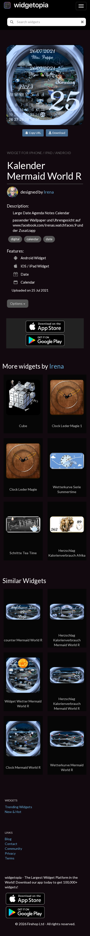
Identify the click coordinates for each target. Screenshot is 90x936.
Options (16, 303)
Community (13, 848)
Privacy (10, 853)
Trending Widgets (18, 807)
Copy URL (34, 133)
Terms (9, 858)
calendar (33, 239)
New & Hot (13, 812)
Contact (11, 844)
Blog (8, 839)
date (49, 239)
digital (15, 239)
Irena (49, 192)
